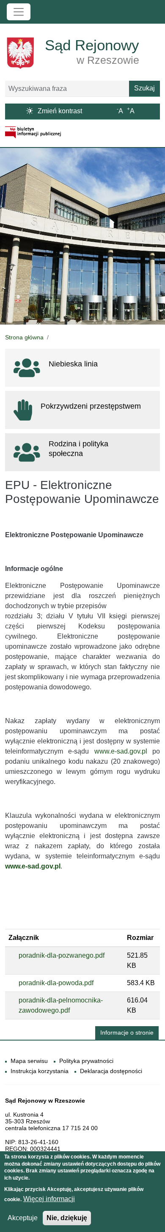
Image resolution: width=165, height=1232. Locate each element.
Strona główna (24, 337)
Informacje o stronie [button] (127, 1033)
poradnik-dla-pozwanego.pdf (61, 955)
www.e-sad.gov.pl (120, 751)
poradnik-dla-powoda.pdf (56, 982)
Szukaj (144, 88)
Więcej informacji (49, 1198)
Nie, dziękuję (67, 1217)
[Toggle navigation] (18, 11)
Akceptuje (23, 1217)
